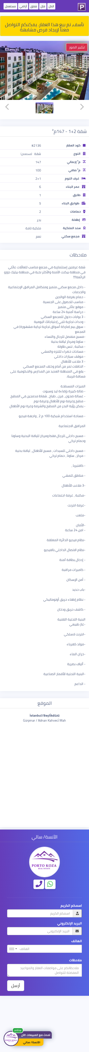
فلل (43, 6)
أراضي (23, 6)
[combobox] (12, 949)
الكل (51, 6)
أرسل (15, 985)
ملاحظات (75, 960)
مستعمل (10, 6)
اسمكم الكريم (71, 905)
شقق (33, 6)
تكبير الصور (76, 47)
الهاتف (76, 941)
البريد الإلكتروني (69, 923)
